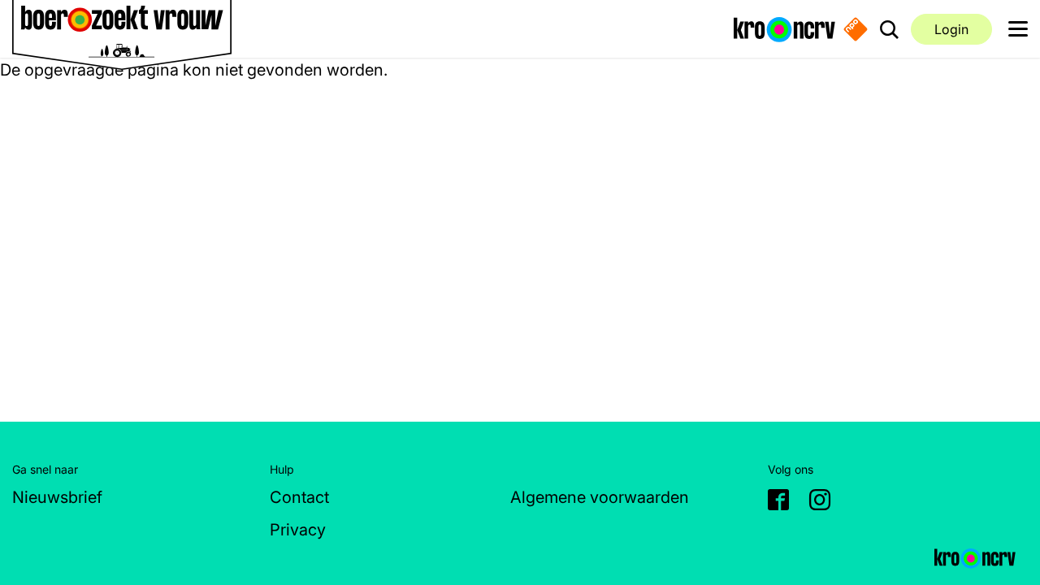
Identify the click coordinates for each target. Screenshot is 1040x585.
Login (951, 29)
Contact (299, 497)
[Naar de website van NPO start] (855, 29)
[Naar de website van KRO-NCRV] (784, 28)
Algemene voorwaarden (599, 497)
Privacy (298, 530)
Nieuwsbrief (57, 497)
